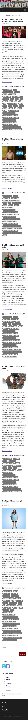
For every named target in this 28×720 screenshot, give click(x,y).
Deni (17, 99)
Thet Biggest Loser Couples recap (12, 233)
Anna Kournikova (8, 92)
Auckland (16, 458)
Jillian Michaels (12, 103)
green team (19, 600)
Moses (5, 108)
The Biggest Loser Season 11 (10, 223)
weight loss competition (10, 356)
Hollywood (13, 602)
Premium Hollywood (14, 717)
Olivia (10, 108)
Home (7, 677)
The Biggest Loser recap (9, 122)
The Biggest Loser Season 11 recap (12, 228)
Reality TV (12, 86)
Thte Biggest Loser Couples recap (12, 637)
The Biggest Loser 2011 (9, 113)
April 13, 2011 (5, 370)
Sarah (5, 110)
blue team (14, 593)
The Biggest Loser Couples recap (12, 342)
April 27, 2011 (5, 143)
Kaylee (5, 106)
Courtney (6, 99)
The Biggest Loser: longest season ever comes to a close (12, 20)
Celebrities (9, 683)
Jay (16, 101)
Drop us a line (5, 694)
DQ (13, 600)
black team (6, 593)
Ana (15, 89)
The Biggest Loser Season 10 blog (12, 127)
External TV (7, 86)
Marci (21, 106)
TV (24, 86)
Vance (5, 235)
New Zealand (6, 470)
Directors (8, 685)
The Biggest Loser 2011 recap (10, 117)
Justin (21, 103)
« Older (4, 647)
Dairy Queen (6, 600)
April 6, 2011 (5, 505)
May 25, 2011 (5, 23)
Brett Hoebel (6, 96)
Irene (11, 101)
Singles (5, 328)
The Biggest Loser (19, 86)
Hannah (5, 101)
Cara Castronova (18, 96)
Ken (10, 106)
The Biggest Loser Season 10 (10, 124)
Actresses (8, 690)
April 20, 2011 (5, 249)
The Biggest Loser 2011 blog (10, 115)
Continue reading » (7, 82)
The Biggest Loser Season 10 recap (12, 129)
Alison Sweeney (7, 89)
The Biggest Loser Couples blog (11, 219)
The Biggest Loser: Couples (10, 230)
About (3, 706)
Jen (20, 101)
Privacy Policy (6, 710)
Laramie (16, 106)
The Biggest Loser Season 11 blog (12, 226)
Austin (5, 94)
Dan (12, 99)
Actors (7, 688)
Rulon (19, 108)
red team (5, 609)
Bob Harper (12, 94)
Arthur (17, 92)
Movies (8, 679)
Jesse (4, 103)
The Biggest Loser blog (9, 120)
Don (22, 99)
